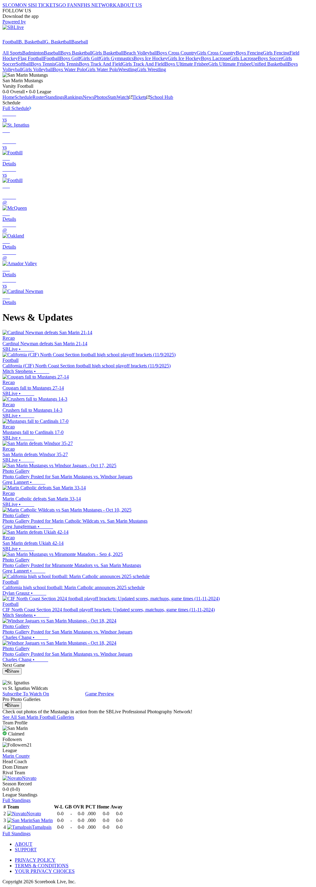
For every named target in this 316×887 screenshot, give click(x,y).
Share (14, 671)
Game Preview (99, 693)
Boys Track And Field (100, 64)
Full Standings (16, 800)
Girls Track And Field (143, 64)
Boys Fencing (249, 52)
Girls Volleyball (37, 69)
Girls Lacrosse (244, 58)
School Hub (161, 97)
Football (10, 41)
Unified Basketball (269, 64)
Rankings (73, 97)
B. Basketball (32, 41)
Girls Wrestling (151, 69)
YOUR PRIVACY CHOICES (45, 871)
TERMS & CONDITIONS (42, 865)
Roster (38, 97)
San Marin (42, 820)
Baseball (79, 41)
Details (9, 163)
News (88, 97)
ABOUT (23, 844)
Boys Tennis (43, 64)
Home (8, 97)
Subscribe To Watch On (25, 693)
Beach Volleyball (140, 52)
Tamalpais (42, 827)
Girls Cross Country (216, 52)
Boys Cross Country (177, 52)
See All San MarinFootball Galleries (38, 717)
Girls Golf (90, 58)
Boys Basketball (76, 52)
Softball (23, 64)
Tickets (139, 97)
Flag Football (31, 58)
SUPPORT (26, 849)
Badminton (33, 52)
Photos (100, 97)
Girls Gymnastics (117, 58)
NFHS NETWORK (97, 5)
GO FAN (68, 5)
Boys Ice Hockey (151, 58)
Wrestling (127, 69)
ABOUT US (129, 5)
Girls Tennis (67, 64)
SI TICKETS (45, 5)
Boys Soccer (270, 58)
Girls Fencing (276, 52)
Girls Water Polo (102, 69)
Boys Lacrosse (215, 58)
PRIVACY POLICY (35, 860)
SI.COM (10, 5)
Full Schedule (15, 108)
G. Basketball (58, 41)
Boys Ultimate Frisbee (186, 64)
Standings (54, 97)
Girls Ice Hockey (184, 58)
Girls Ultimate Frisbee (229, 64)
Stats (112, 97)
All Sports (12, 52)
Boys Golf (70, 58)
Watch (123, 97)
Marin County (16, 756)
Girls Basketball (107, 52)
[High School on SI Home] (26, 36)
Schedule (23, 97)
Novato (29, 778)
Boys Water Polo (69, 69)
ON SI (25, 5)
